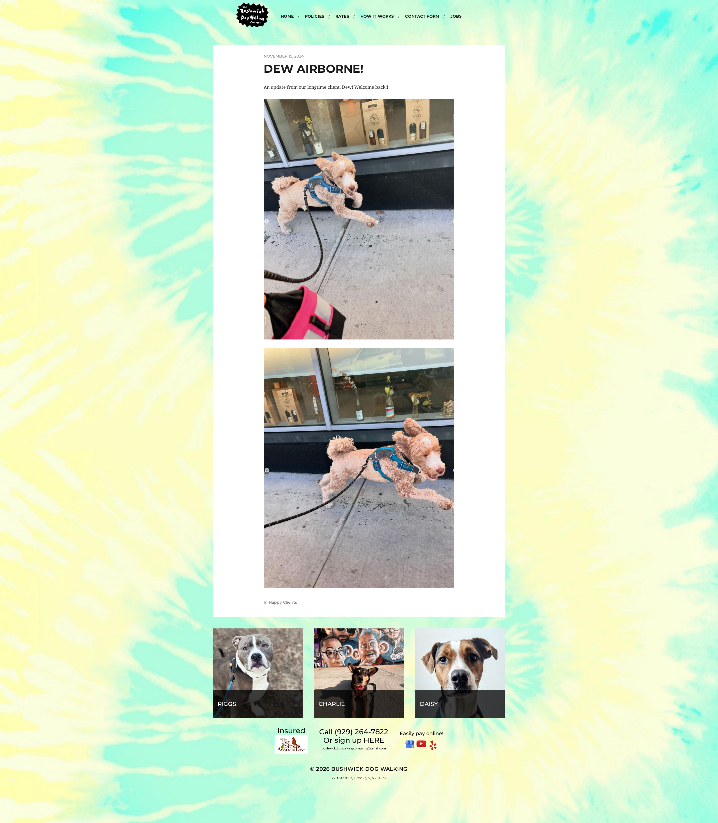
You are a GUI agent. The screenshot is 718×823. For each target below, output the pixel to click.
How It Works (377, 16)
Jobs (456, 16)
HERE (373, 740)
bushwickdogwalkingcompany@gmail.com (354, 748)
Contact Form (422, 16)
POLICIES (314, 16)
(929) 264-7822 (361, 731)
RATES (342, 16)
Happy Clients (283, 602)
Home (287, 16)
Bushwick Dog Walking (369, 769)
